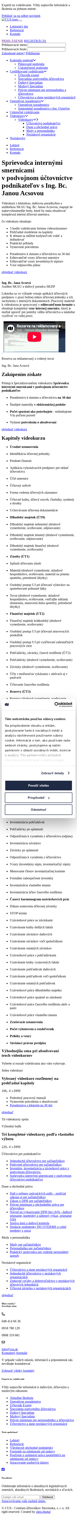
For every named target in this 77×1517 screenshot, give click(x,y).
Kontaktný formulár (14, 1353)
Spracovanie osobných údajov (29, 1462)
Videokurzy (17, 116)
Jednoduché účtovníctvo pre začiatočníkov (37, 1161)
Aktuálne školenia (21, 1398)
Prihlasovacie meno (14, 45)
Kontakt (15, 34)
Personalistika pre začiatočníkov (30, 1248)
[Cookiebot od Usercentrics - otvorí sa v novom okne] (54, 704)
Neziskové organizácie (41, 134)
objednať (7, 1112)
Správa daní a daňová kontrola (29, 1223)
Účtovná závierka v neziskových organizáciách (40, 1288)
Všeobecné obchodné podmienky (31, 1447)
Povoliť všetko (38, 785)
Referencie (17, 30)
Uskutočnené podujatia (33, 67)
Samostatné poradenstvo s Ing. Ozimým (44, 108)
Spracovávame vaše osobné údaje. (24, 1501)
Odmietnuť (38, 809)
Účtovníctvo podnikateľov (43, 123)
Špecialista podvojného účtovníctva (41, 79)
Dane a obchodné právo (41, 127)
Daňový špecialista (30, 82)
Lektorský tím (19, 26)
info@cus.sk (10, 1349)
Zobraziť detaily (52, 773)
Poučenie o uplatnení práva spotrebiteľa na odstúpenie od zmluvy (37, 1457)
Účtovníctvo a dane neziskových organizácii (38, 1424)
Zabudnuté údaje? (13, 53)
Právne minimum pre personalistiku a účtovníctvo (42, 1420)
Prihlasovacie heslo (14, 49)
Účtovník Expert (20, 1405)
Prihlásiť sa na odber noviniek (21, 16)
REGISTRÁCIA (35, 41)
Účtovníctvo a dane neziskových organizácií (46, 97)
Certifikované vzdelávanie (27, 71)
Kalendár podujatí (21, 60)
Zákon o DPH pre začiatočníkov (31, 1201)
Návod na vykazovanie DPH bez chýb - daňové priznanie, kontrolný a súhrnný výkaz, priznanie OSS (41, 1215)
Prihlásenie (33, 53)
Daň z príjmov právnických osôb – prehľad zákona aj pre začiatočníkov (38, 1195)
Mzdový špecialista (30, 86)
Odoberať (47, 1497)
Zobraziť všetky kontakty (18, 1370)
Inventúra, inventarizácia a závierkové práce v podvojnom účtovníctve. (39, 1170)
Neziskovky (17, 138)
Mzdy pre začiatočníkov (25, 1244)
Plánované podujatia (31, 64)
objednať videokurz (14, 272)
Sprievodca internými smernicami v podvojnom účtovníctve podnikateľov (40, 1177)
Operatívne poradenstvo (25, 101)
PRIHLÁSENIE (12, 41)
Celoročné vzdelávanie (24, 112)
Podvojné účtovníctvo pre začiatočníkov (36, 1164)
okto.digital (43, 1511)
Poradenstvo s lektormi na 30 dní (31, 1105)
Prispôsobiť (36, 797)
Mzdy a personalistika (40, 130)
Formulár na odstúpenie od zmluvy (32, 1451)
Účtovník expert (28, 75)
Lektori (14, 145)
